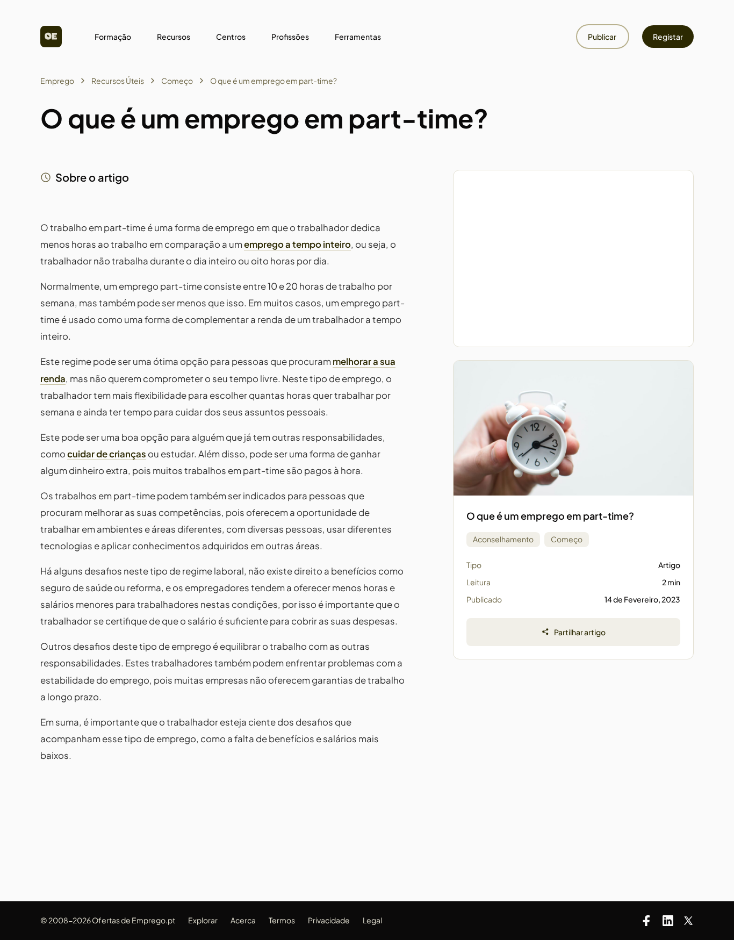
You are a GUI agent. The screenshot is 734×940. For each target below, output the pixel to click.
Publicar (602, 36)
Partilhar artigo (580, 632)
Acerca (243, 920)
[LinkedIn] (667, 920)
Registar (668, 36)
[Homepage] (51, 36)
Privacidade (329, 920)
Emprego (57, 80)
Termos (282, 920)
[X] (688, 920)
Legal (372, 920)
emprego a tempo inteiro (297, 244)
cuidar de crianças (106, 454)
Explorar (203, 920)
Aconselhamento (503, 539)
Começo (177, 80)
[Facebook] (646, 920)
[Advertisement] (573, 258)
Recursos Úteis (117, 80)
